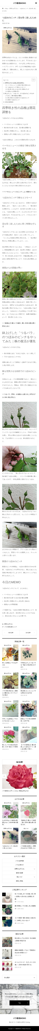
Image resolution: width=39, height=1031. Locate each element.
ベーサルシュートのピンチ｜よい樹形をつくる (20, 192)
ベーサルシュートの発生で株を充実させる (19, 85)
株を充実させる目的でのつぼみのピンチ (18, 98)
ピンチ (15, 627)
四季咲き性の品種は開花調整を (14, 83)
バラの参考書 (19, 861)
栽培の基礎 (19, 873)
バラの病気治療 (8, 627)
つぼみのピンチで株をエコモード (17, 87)
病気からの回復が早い (14, 91)
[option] (19, 778)
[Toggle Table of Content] (32, 80)
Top (19, 1003)
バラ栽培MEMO (19, 3)
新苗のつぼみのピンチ (14, 100)
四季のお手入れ (8, 624)
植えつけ (19, 877)
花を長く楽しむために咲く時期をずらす (18, 89)
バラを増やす (19, 865)
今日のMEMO (9, 102)
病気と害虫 (19, 881)
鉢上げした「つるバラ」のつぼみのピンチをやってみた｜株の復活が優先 (19, 94)
